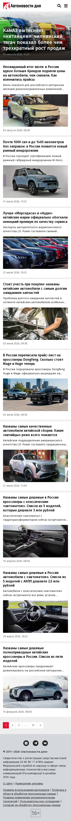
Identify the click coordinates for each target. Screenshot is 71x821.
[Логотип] (22, 5)
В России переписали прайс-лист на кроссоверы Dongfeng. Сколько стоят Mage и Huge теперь (33, 359)
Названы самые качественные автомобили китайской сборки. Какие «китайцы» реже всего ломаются (33, 430)
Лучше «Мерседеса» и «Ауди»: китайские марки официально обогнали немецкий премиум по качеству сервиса (35, 217)
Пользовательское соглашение (40, 801)
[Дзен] (26, 743)
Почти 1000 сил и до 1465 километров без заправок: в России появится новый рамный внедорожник (35, 146)
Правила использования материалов (26, 790)
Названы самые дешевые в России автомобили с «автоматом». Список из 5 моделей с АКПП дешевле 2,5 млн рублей (34, 579)
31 (33, 725)
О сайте (8, 783)
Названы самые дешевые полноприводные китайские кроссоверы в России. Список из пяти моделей (33, 654)
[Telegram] (35, 743)
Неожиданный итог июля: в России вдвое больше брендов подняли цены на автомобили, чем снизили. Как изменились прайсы (34, 73)
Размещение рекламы (29, 783)
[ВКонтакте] (45, 743)
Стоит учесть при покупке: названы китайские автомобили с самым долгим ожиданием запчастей (35, 288)
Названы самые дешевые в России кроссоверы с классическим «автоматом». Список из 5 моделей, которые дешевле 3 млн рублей (32, 503)
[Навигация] (65, 5)
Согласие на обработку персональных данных (32, 805)
